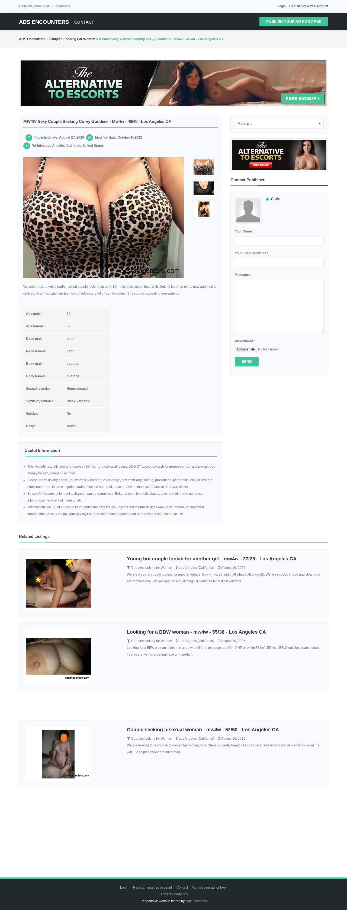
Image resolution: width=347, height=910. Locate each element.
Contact (84, 22)
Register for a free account (308, 6)
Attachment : (245, 341)
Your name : (244, 231)
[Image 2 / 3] (205, 188)
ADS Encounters (44, 22)
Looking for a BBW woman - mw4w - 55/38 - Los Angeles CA (196, 632)
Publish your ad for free (293, 21)
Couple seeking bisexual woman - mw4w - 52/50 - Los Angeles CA (203, 729)
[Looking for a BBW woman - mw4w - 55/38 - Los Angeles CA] (72, 656)
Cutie (275, 199)
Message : (243, 275)
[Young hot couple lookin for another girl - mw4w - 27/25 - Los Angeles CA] (72, 583)
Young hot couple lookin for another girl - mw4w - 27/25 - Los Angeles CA (212, 558)
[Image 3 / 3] (205, 209)
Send (247, 361)
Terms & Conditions (173, 894)
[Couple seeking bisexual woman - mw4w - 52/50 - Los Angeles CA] (72, 754)
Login (281, 6)
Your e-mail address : (251, 253)
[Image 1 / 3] (103, 217)
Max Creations (196, 901)
